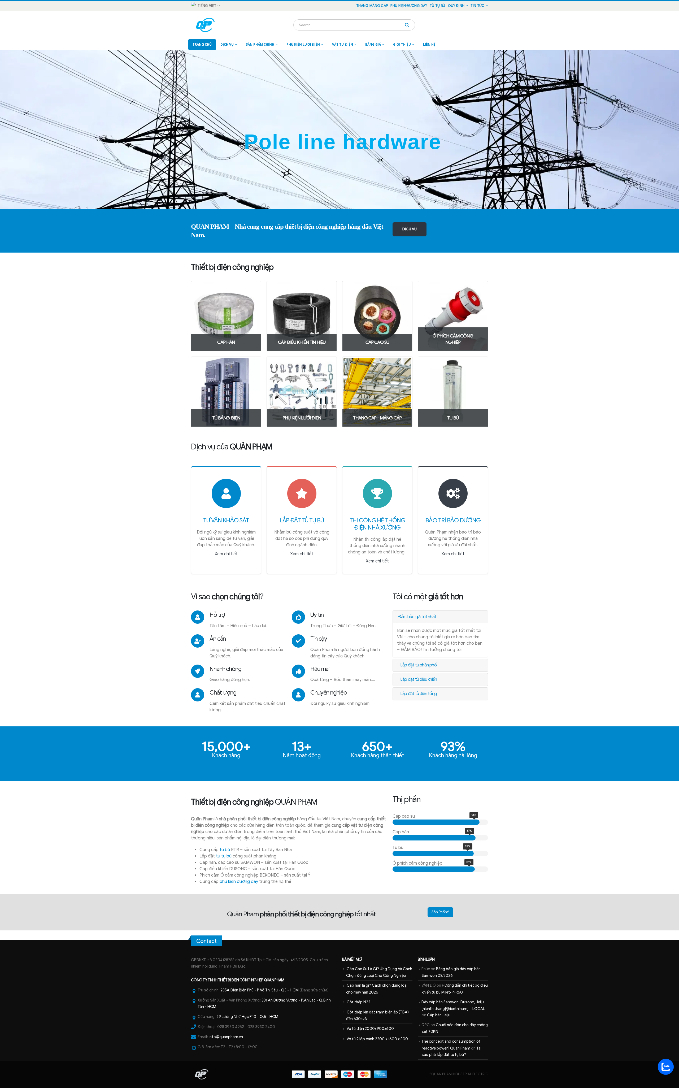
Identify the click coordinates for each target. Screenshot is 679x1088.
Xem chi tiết (226, 554)
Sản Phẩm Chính (260, 44)
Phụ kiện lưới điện (303, 44)
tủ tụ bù (224, 856)
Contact (206, 941)
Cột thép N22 (358, 1002)
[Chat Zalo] (665, 1067)
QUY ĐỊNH (456, 6)
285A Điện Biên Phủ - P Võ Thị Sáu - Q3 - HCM (259, 990)
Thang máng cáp (372, 6)
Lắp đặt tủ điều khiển (418, 679)
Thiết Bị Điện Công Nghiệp (240, 980)
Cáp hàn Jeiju (438, 1015)
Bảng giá (373, 44)
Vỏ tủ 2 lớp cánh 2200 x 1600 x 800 (377, 1039)
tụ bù (225, 849)
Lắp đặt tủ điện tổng (418, 693)
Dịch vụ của (231, 447)
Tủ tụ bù (437, 6)
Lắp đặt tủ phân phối (418, 665)
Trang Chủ (202, 44)
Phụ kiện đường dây (408, 6)
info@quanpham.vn (226, 1036)
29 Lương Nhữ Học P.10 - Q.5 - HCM (247, 1016)
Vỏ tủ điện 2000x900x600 (370, 1028)
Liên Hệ (429, 44)
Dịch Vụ (227, 44)
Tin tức (477, 6)
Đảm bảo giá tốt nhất (417, 616)
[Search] (407, 25)
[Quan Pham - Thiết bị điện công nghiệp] (205, 25)
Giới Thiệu (402, 44)
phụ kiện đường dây (239, 881)
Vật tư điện (342, 44)
